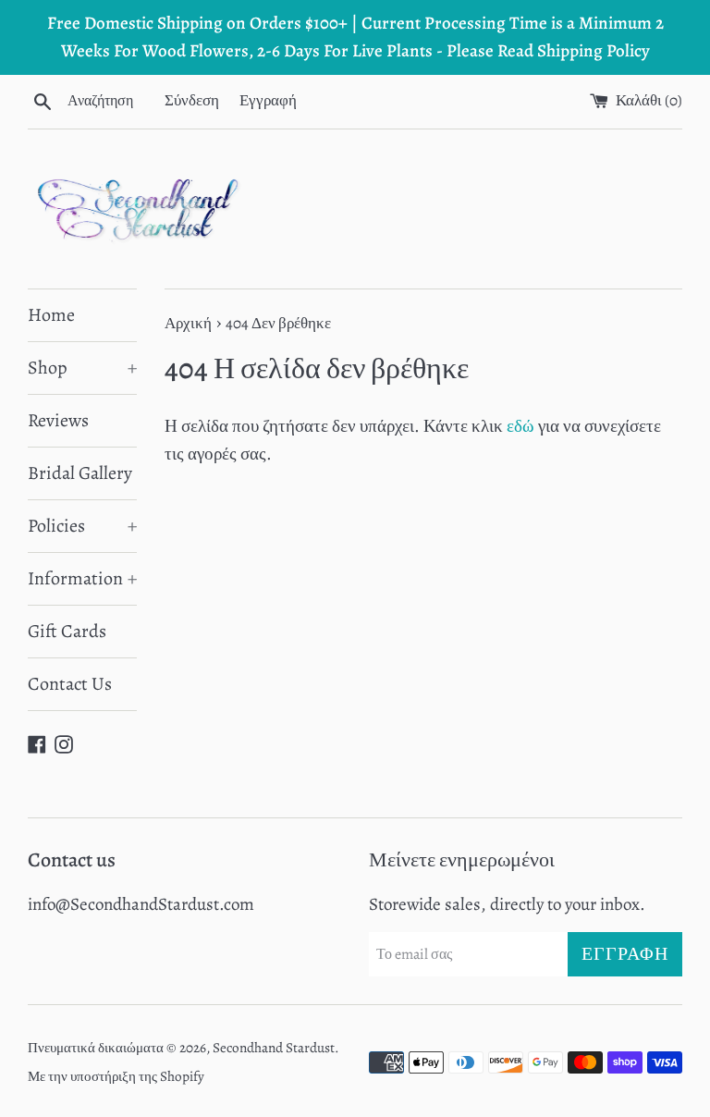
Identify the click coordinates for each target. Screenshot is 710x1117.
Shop (82, 367)
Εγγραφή (268, 100)
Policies (82, 525)
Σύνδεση (192, 100)
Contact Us (70, 683)
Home (51, 314)
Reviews (58, 420)
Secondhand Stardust (274, 1047)
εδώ (520, 426)
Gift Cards (67, 631)
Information (82, 578)
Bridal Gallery (80, 472)
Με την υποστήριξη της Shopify (116, 1076)
